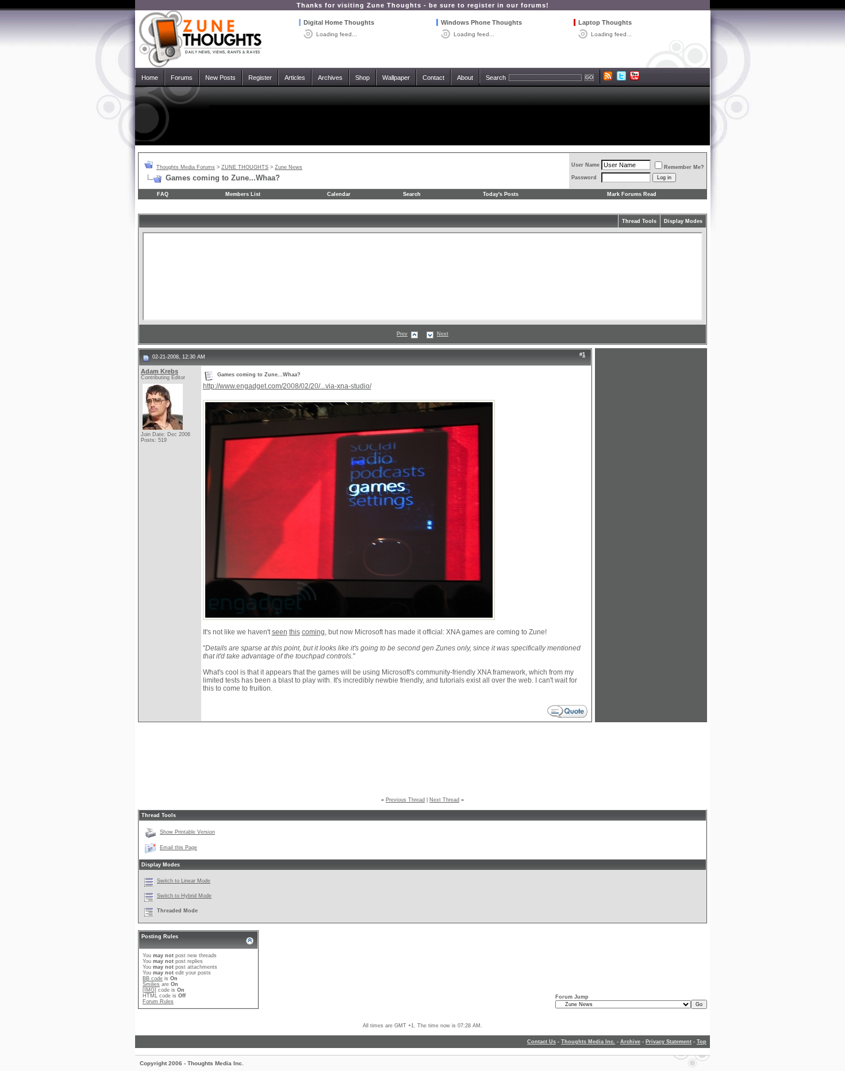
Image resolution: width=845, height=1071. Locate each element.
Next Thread (444, 800)
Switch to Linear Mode (183, 881)
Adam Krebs (159, 371)
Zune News (288, 167)
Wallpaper (396, 77)
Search (496, 77)
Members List (242, 194)
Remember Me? (684, 167)
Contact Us (541, 1042)
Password (584, 177)
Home (149, 77)
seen (279, 632)
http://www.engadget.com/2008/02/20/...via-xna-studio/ (287, 386)
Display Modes (683, 221)
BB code (153, 978)
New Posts (220, 77)
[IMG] (149, 990)
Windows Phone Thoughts (481, 22)
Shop (362, 77)
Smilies (151, 984)
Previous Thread (405, 800)
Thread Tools (639, 221)
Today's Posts (500, 194)
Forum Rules (158, 1001)
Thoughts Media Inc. (588, 1042)
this (294, 632)
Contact (433, 77)
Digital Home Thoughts (339, 22)
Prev (402, 334)
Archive (630, 1042)
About (465, 77)
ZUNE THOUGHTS (244, 167)
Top (701, 1042)
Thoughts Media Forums (185, 167)
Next (442, 334)
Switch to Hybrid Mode (184, 896)
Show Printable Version (187, 832)
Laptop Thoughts (605, 22)
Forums (182, 77)
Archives (330, 77)
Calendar (339, 194)
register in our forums (506, 5)
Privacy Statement (669, 1042)
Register (260, 77)
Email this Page (178, 847)
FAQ (162, 194)
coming (313, 632)
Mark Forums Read (631, 194)
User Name (585, 165)
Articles (295, 77)
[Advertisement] (422, 116)
